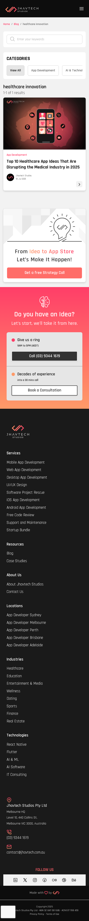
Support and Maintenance (26, 522)
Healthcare (15, 668)
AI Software (16, 767)
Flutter (12, 752)
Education (14, 676)
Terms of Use (52, 914)
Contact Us (15, 591)
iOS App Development (23, 500)
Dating (12, 698)
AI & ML (13, 759)
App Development (17, 155)
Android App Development (26, 507)
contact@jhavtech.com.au (26, 852)
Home (6, 24)
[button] (81, 9)
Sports (12, 706)
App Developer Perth (22, 630)
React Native (16, 744)
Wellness (13, 691)
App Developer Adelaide (25, 645)
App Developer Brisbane (25, 637)
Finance (12, 713)
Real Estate (16, 721)
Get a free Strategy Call (45, 272)
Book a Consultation (44, 390)
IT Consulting (16, 774)
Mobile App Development (26, 462)
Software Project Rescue (25, 492)
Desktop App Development (27, 477)
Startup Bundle (18, 530)
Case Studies (17, 561)
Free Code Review (20, 515)
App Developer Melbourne (26, 622)
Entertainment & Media (25, 683)
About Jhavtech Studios (25, 584)
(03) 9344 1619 (18, 837)
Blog (16, 24)
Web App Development (24, 469)
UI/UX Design (17, 485)
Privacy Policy (37, 914)
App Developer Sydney (24, 615)
